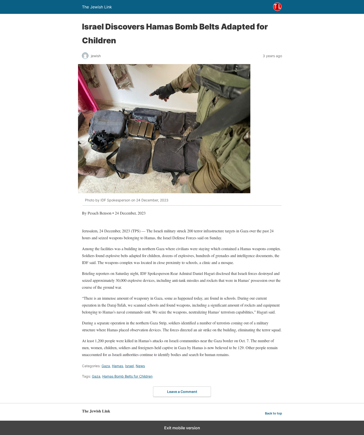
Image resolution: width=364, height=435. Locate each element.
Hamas (117, 366)
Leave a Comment (182, 391)
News (140, 366)
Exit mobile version (182, 427)
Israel (129, 366)
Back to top (273, 413)
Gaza (106, 366)
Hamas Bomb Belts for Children (127, 376)
